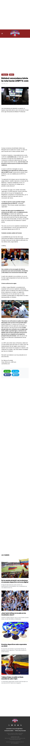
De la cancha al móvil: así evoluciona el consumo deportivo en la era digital (14, 581)
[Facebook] (12, 725)
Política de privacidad (20, 730)
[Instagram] (15, 725)
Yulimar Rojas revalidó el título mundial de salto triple (12, 678)
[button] (2, 33)
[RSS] (21, 725)
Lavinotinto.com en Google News (14, 728)
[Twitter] (9, 725)
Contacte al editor (8, 730)
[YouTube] (18, 725)
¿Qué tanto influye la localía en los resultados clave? (13, 614)
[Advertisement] (15, 14)
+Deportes (4, 74)
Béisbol (11, 74)
